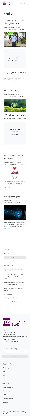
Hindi (3, 375)
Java (3, 371)
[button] (24, 3)
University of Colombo (15, 80)
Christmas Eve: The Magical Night (12, 302)
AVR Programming (7, 398)
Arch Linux (5, 395)
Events (9, 29)
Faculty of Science (18, 78)
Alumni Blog (5, 368)
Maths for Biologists (7, 387)
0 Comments (21, 29)
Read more (15, 131)
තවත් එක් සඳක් (8, 294)
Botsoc (10, 78)
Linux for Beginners (7, 391)
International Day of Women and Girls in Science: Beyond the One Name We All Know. (15, 276)
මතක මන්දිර (5, 383)
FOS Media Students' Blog (19, 412)
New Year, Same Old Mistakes (11, 298)
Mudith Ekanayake (9, 27)
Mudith (14, 29)
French (4, 379)
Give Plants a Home (11, 90)
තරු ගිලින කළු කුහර (12, 196)
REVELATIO (5, 402)
